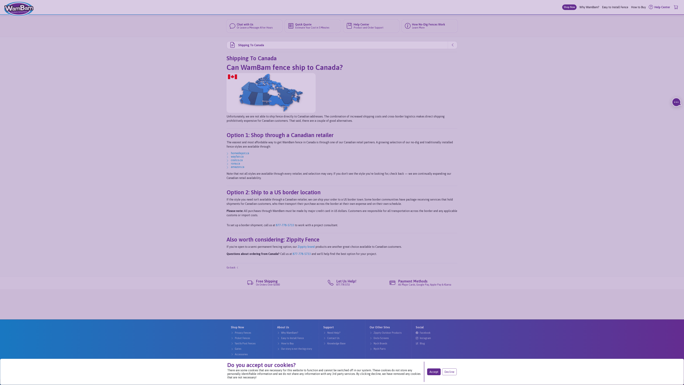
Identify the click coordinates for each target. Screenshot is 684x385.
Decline (449, 371)
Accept (433, 371)
